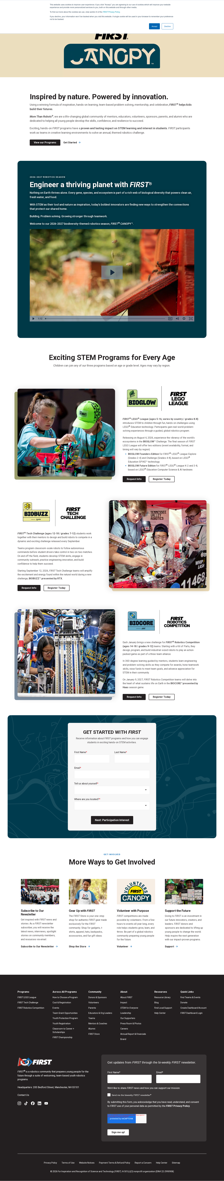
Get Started (70, 142)
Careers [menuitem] (124, 1028)
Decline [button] (167, 26)
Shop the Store (78, 946)
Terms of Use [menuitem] (68, 1163)
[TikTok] (26, 1103)
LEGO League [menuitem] (27, 997)
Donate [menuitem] (183, 1002)
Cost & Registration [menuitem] (62, 1002)
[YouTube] (46, 1103)
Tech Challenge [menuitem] (28, 1002)
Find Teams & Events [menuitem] (190, 997)
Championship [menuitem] (62, 1037)
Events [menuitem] (56, 1008)
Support (170, 946)
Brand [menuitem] (123, 1039)
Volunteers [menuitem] (93, 1002)
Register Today (162, 479)
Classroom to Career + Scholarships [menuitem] (63, 1030)
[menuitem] (133, 1008)
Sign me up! (118, 1132)
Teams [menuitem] (91, 1018)
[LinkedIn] (39, 1103)
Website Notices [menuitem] (86, 1163)
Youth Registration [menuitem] (62, 1023)
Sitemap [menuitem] (176, 1163)
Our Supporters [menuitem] (127, 1018)
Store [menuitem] (94, 1034)
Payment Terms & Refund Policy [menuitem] (114, 1163)
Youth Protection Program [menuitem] (65, 1018)
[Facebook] (33, 1103)
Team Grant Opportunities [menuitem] (65, 1013)
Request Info (134, 479)
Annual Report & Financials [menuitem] (133, 1034)
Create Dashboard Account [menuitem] (193, 1008)
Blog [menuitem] (156, 1002)
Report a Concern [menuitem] (143, 1163)
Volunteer (123, 946)
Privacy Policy (111, 11)
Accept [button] (154, 26)
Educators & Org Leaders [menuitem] (100, 1013)
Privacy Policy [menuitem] (50, 1163)
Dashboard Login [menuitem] (191, 1013)
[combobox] (112, 790)
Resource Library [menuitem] (162, 997)
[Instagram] (19, 1103)
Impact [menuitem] (123, 1002)
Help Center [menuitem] (160, 1013)
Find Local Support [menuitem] (163, 1008)
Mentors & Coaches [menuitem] (97, 1023)
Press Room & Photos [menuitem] (130, 1023)
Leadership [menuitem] (125, 1013)
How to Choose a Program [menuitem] (65, 997)
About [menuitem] (126, 997)
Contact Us (23, 1095)
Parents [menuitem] (92, 1008)
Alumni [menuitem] (91, 1028)
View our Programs (45, 142)
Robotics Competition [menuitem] (31, 1008)
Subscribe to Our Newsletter (38, 946)
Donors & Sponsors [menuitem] (97, 997)
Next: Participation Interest (112, 820)
